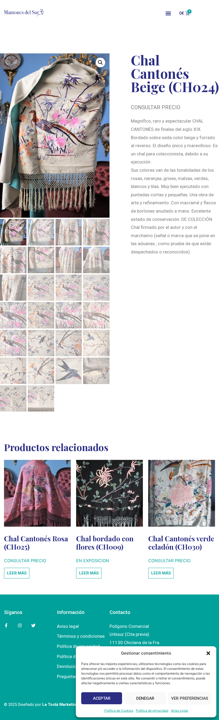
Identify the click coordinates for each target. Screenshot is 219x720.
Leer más (16, 573)
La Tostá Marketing (60, 704)
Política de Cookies (118, 711)
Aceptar (102, 698)
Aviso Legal (179, 711)
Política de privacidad (152, 711)
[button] (208, 653)
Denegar (145, 698)
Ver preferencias (189, 698)
